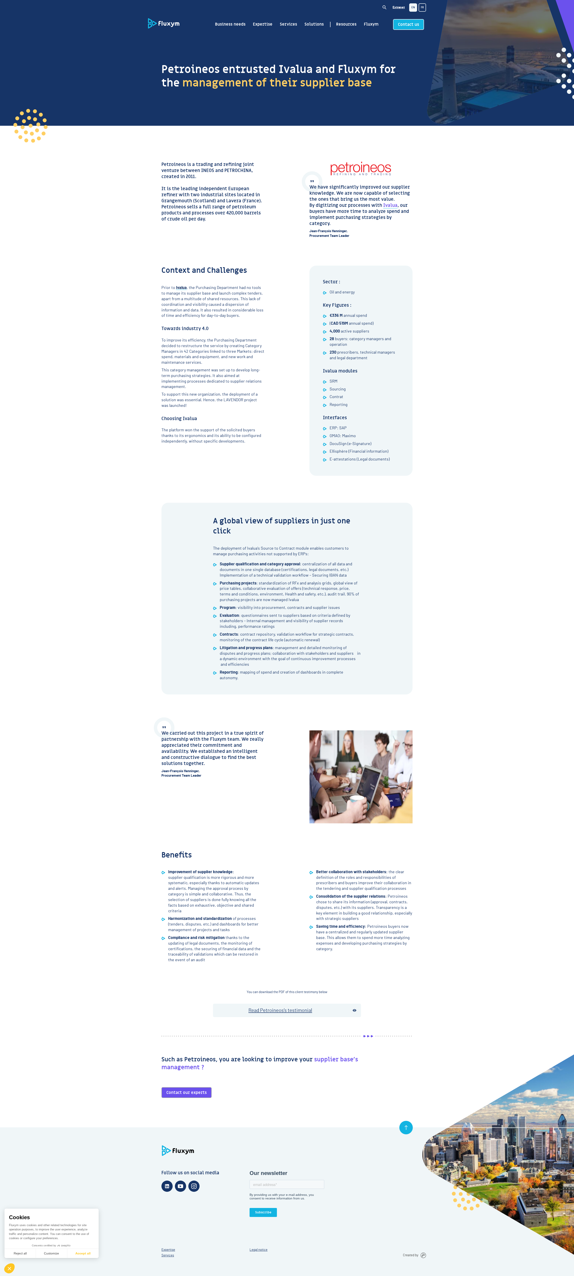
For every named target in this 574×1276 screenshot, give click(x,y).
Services (288, 24)
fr (422, 7)
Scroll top (406, 1127)
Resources (346, 24)
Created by (410, 1255)
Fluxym (371, 24)
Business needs (230, 24)
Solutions (314, 24)
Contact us (408, 24)
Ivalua (390, 205)
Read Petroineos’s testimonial (280, 1010)
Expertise (262, 24)
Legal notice (258, 1250)
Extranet (399, 7)
